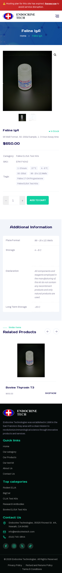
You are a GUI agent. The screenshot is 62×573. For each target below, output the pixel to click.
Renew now (51, 3)
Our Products (9, 457)
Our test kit (8, 463)
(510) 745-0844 (17, 537)
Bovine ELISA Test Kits (15, 509)
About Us (7, 468)
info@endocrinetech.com (21, 531)
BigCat (6, 493)
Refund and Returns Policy (39, 565)
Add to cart (38, 200)
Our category (9, 452)
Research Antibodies (13, 504)
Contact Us (9, 474)
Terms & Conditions (32, 569)
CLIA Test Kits (10, 498)
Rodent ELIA (9, 487)
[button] (55, 54)
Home (23, 36)
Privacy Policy (15, 565)
